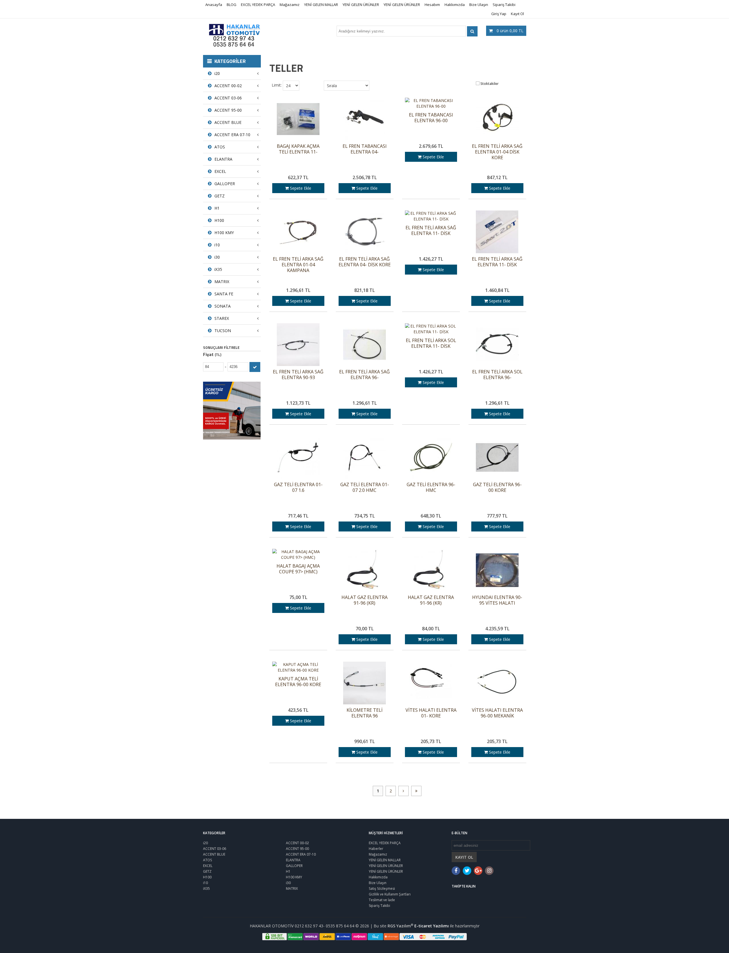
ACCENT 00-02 (228, 85)
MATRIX (221, 281)
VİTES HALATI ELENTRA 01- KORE (431, 713)
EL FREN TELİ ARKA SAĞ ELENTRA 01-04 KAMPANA (298, 264)
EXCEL (220, 171)
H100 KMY (224, 232)
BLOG (231, 4)
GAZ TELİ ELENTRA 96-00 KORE (497, 487)
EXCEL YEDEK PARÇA (258, 4)
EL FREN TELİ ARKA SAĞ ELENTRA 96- (364, 375)
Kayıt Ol (517, 13)
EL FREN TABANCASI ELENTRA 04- (365, 149)
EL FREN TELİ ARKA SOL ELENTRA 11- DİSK (431, 343)
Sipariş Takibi (504, 4)
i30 (217, 257)
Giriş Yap (498, 13)
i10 (217, 245)
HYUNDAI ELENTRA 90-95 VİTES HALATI (497, 600)
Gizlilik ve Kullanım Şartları (390, 894)
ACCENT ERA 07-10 (232, 134)
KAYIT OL (464, 857)
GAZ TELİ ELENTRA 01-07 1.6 (298, 487)
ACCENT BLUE (227, 122)
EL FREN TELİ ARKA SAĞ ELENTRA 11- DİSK (431, 230)
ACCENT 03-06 (228, 98)
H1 (217, 208)
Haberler (376, 848)
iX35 (218, 269)
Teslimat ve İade (382, 899)
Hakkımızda (455, 4)
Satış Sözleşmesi (382, 888)
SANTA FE (223, 293)
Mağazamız (290, 4)
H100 (219, 220)
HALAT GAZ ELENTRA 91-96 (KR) (364, 600)
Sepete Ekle (300, 188)
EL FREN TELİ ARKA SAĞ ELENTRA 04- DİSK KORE (365, 262)
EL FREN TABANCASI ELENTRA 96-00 (431, 118)
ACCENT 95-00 (228, 110)
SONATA (222, 306)
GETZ (219, 196)
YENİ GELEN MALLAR (321, 4)
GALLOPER (224, 183)
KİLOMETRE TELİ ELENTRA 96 (364, 713)
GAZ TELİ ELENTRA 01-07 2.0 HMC (364, 487)
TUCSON (222, 330)
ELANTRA (223, 159)
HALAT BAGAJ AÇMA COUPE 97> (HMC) (298, 569)
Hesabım (432, 4)
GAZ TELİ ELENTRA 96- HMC (431, 487)
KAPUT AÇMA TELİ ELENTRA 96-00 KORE (298, 682)
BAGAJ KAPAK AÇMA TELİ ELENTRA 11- (298, 149)
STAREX (221, 318)
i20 (217, 73)
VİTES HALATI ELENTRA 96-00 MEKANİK (497, 713)
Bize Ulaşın (478, 4)
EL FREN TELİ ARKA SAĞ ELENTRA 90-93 (298, 375)
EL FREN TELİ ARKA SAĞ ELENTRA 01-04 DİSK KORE (497, 152)
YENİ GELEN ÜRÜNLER (361, 4)
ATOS (219, 147)
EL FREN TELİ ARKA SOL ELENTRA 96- (497, 375)
